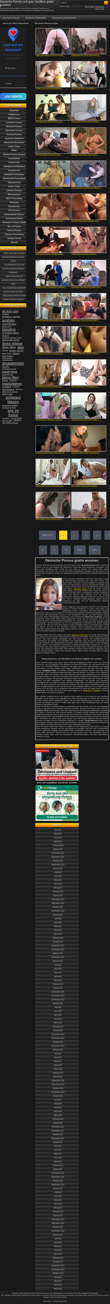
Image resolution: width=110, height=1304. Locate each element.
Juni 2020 (58, 1011)
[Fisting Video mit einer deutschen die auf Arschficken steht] (53, 74)
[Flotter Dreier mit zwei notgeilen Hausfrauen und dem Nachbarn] (88, 240)
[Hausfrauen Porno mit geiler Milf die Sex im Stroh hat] (88, 306)
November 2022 (58, 903)
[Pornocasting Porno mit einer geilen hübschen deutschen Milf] (88, 107)
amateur (5, 314)
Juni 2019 (58, 1057)
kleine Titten (14, 186)
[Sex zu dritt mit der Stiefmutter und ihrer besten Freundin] (88, 74)
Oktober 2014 (58, 1273)
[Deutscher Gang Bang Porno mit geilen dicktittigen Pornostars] (53, 439)
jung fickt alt (7, 375)
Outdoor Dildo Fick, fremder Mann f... (85, 353)
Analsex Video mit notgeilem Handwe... (51, 287)
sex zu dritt (7, 420)
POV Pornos (14, 210)
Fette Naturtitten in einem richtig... (48, 155)
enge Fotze (6, 353)
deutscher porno (10, 340)
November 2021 (58, 949)
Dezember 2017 (58, 1127)
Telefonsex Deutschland (64, 18)
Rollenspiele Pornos (14, 214)
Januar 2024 (58, 849)
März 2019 (58, 1069)
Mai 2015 (58, 1246)
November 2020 (58, 996)
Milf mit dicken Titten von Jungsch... (49, 420)
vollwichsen (17, 420)
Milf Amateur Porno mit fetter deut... (49, 519)
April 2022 (58, 930)
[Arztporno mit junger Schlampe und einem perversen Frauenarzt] (53, 472)
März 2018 (58, 1115)
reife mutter (7, 394)
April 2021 (58, 976)
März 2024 (58, 841)
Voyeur (14, 242)
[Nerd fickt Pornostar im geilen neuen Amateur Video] (53, 372)
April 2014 (58, 1285)
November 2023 (58, 857)
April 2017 (58, 1157)
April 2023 (58, 884)
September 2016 (57, 1184)
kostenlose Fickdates (91, 691)
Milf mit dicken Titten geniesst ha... (84, 519)
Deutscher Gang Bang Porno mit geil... (50, 453)
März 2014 (58, 1289)
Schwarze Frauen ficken (14, 222)
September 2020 (57, 999)
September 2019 (57, 1046)
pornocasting (8, 389)
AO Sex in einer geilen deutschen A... (85, 453)
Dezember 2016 (58, 1173)
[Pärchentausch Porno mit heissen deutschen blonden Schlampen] (88, 41)
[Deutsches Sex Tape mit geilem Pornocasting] (88, 273)
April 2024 (58, 837)
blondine (9, 329)
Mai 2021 (58, 972)
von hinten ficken (10, 423)
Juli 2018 (58, 1100)
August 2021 (58, 961)
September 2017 (57, 1138)
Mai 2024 (58, 834)
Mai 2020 (58, 1015)
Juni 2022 (58, 922)
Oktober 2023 (58, 861)
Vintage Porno (14, 238)
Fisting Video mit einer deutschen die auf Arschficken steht (13, 280)
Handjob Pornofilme (14, 174)
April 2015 (58, 1250)
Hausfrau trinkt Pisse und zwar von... (50, 353)
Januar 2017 (58, 1169)
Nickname (10, 68)
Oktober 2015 (58, 1227)
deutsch (5, 336)
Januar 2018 (58, 1123)
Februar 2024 (58, 845)
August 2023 (58, 868)
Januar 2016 (58, 1215)
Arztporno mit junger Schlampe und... (50, 486)
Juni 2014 (58, 1277)
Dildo (14, 150)
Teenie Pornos (14, 230)
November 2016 (58, 1177)
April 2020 (58, 1019)
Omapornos (14, 206)
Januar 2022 (58, 942)
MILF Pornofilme (14, 198)
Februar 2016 (58, 1211)
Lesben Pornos (14, 190)
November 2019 (58, 1038)
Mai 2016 (58, 1200)
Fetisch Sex (14, 162)
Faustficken (14, 158)
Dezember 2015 (58, 1219)
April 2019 (58, 1065)
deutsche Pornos (81, 589)
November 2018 (58, 1084)
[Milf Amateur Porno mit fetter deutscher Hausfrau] (53, 505)
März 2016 (58, 1208)
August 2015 (58, 1235)
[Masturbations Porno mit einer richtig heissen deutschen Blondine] (53, 174)
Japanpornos (14, 182)
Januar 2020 (58, 1030)
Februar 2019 (58, 1073)
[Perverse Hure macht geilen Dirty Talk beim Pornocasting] (88, 405)
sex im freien (13, 413)
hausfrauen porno (9, 369)
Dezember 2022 (58, 899)
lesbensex (13, 380)
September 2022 (57, 911)
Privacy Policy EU (60, 1301)
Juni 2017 (58, 1150)
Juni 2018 (58, 1104)
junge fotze (9, 371)
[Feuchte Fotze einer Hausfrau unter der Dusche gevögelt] (88, 207)
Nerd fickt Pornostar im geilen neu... (49, 387)
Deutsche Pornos (11, 18)
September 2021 (57, 957)
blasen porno (6, 326)
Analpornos (14, 114)
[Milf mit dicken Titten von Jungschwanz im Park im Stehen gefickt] (53, 405)
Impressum (47, 1301)
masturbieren (12, 384)
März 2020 (58, 1023)
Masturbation (14, 194)
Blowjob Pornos (14, 126)
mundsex (16, 386)
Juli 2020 (58, 1007)
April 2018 (58, 1111)
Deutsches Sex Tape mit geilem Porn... (86, 287)
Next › (79, 550)
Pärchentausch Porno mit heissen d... (85, 55)
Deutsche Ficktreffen (36, 18)
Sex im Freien (14, 226)
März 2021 (58, 980)
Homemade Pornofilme (14, 178)
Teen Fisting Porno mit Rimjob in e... (85, 387)
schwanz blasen (13, 399)
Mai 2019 (58, 1061)
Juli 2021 (58, 965)
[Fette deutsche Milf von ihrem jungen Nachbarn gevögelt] (53, 107)
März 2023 (58, 888)
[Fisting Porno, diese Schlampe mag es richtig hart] (53, 207)
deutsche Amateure (14, 138)
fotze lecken (7, 358)
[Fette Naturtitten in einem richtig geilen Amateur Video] (53, 140)
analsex (8, 320)
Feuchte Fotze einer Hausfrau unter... (85, 221)
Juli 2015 (58, 1238)
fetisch (16, 353)
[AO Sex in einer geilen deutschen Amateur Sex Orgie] (88, 439)
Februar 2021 (58, 984)
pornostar (19, 389)
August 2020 (58, 1003)
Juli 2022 (58, 918)
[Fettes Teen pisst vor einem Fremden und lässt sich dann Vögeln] (53, 41)
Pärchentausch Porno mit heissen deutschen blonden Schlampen (13, 268)
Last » (94, 550)
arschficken (9, 324)
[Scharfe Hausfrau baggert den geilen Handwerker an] (53, 306)
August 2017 (58, 1142)
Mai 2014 (58, 1281)
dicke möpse (12, 344)
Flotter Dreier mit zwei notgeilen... (84, 254)
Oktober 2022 (58, 907)
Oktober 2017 (58, 1134)
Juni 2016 (58, 1196)
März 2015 (58, 1254)
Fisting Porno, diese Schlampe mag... (50, 221)
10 (66, 550)
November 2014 (58, 1269)
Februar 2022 (58, 938)
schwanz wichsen (9, 408)
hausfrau (5, 367)
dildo (20, 347)
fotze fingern (7, 356)
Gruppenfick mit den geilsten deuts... (50, 254)
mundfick (6, 387)
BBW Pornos (14, 118)
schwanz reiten (9, 405)
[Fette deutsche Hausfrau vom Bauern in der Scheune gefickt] (88, 174)
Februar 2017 (58, 1165)
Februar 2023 (58, 891)
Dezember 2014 (58, 1265)
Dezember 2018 (58, 1080)
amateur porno (11, 316)
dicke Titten (14, 146)
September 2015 (57, 1231)
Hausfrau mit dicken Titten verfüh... (84, 155)
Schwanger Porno (14, 218)
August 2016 (58, 1188)
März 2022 (58, 934)
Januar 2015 (58, 1262)
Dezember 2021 (58, 945)
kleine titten (10, 377)
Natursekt (14, 202)
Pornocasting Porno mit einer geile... (85, 122)
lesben (5, 381)
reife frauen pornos (10, 392)
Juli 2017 (58, 1146)
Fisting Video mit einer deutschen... (49, 88)
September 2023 (57, 864)
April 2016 (58, 1204)
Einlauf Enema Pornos (14, 154)
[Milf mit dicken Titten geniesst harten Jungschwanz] (88, 505)
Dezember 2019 (58, 1034)
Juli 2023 (58, 872)
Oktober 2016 (58, 1181)
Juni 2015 (58, 1242)
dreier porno (16, 350)
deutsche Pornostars (80, 635)
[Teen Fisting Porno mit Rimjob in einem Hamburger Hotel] (88, 372)
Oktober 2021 (58, 953)
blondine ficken (10, 333)
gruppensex (13, 363)
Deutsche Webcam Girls (46, 23)
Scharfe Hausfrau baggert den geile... (50, 320)
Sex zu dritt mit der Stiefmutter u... (84, 88)
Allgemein (14, 110)
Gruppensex (14, 170)
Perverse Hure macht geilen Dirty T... (85, 420)
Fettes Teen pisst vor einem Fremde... (50, 55)
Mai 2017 (58, 1154)
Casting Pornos (14, 134)
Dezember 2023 (58, 853)
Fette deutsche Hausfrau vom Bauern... (86, 188)
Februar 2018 (58, 1119)
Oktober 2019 (58, 1042)
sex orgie (5, 418)
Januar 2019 (58, 1077)
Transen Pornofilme (14, 234)
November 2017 (58, 1131)
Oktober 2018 (58, 1088)
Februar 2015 (58, 1258)
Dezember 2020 (58, 992)
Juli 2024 (58, 830)
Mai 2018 (58, 1107)
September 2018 (57, 1092)
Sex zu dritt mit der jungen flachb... (84, 486)
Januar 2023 (58, 895)
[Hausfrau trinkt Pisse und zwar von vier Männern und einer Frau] (53, 339)
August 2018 (58, 1096)
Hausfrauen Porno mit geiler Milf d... (85, 320)
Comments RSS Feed (99, 8)
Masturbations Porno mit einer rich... (49, 188)
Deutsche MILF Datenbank (16, 23)
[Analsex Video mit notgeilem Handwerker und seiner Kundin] (53, 273)
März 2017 (58, 1161)
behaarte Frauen (14, 122)
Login (67, 6)
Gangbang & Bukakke (14, 166)
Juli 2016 (58, 1192)
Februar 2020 (58, 1026)
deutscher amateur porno (12, 338)
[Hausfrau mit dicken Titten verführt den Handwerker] (88, 140)
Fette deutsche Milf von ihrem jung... (49, 122)
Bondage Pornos (14, 130)
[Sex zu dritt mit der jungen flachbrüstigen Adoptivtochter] (88, 472)
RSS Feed (89, 7)
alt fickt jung (10, 311)
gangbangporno (7, 360)
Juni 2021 (58, 969)
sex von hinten (16, 418)
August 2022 (58, 915)
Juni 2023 (58, 876)
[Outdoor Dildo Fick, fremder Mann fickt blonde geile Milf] (88, 339)
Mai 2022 (58, 926)
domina (5, 350)
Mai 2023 (58, 880)
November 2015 (58, 1223)
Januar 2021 (58, 988)
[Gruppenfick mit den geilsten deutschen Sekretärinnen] (53, 240)
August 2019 (58, 1050)
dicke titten (9, 347)
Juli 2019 (58, 1053)
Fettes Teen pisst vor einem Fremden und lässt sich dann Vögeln (13, 257)
